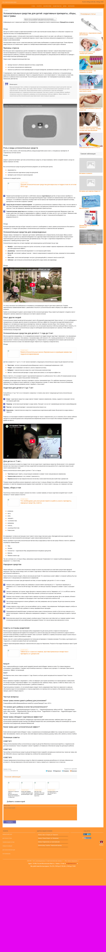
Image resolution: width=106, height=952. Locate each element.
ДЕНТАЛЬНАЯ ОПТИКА (7, 838)
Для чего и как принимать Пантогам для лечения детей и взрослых (39, 793)
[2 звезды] (5, 770)
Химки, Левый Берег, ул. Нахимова (48, 838)
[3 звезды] (6, 770)
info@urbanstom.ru (71, 863)
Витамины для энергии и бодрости (89, 191)
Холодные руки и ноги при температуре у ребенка (53, 793)
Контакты (71, 6)
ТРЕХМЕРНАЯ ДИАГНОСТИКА (8, 842)
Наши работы (57, 6)
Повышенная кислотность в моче (89, 147)
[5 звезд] (9, 770)
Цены (64, 6)
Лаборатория (47, 6)
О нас (33, 6)
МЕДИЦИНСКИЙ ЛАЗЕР (7, 834)
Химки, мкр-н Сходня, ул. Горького (48, 834)
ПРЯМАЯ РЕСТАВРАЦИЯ (7, 846)
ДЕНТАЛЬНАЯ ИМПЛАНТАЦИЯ (9, 849)
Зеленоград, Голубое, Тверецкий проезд (50, 845)
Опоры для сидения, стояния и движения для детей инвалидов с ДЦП (27, 793)
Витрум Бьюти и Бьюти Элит (87, 244)
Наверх (101, 845)
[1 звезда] (4, 770)
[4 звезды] (8, 770)
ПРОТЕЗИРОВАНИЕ (6, 853)
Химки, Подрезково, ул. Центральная (49, 842)
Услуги (39, 6)
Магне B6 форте (84, 208)
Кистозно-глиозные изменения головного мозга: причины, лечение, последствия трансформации (90, 128)
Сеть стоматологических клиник (9, 2)
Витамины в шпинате (85, 173)
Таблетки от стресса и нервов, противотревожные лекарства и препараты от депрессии (13, 794)
